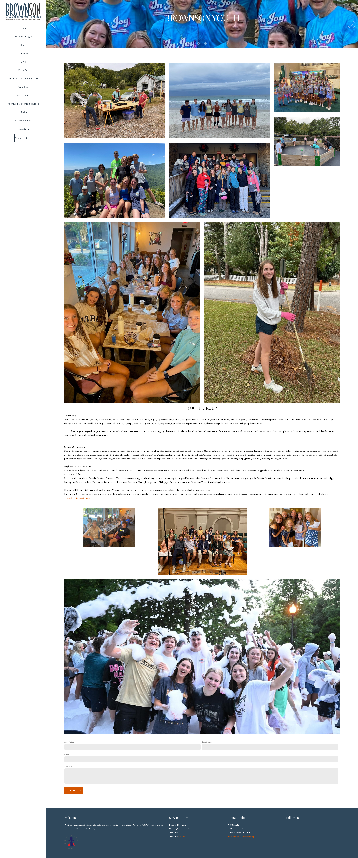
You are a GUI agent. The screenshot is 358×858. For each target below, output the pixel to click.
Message (68, 766)
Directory (23, 128)
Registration (22, 138)
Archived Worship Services (23, 103)
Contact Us (73, 790)
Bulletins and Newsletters (23, 78)
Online (181, 836)
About (23, 45)
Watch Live (23, 95)
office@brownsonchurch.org (241, 836)
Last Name (207, 742)
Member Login (23, 36)
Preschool (23, 87)
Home (23, 28)
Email (66, 754)
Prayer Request (23, 120)
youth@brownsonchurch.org (77, 497)
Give (23, 61)
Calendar (23, 70)
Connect (23, 53)
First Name (69, 742)
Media (23, 112)
